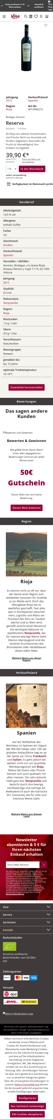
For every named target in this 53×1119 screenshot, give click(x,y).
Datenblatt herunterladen (26, 387)
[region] (26, 56)
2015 (9, 100)
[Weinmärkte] (30, 16)
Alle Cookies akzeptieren (27, 1114)
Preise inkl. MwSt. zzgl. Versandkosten (31, 160)
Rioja (9, 109)
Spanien (33, 100)
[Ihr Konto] (41, 16)
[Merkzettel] (36, 16)
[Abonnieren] (44, 864)
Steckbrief (26, 202)
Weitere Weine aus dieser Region (26, 659)
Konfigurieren (27, 1098)
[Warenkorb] (47, 16)
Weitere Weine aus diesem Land (26, 815)
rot (5, 235)
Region (26, 521)
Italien (17, 759)
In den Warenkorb (32, 169)
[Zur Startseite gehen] (16, 16)
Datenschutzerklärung (15, 894)
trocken (8, 245)
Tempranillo (10, 303)
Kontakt (8, 930)
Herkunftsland (26, 673)
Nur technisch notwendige (27, 1106)
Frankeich (39, 756)
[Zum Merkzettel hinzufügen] (45, 25)
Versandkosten (10, 1029)
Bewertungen (26, 401)
